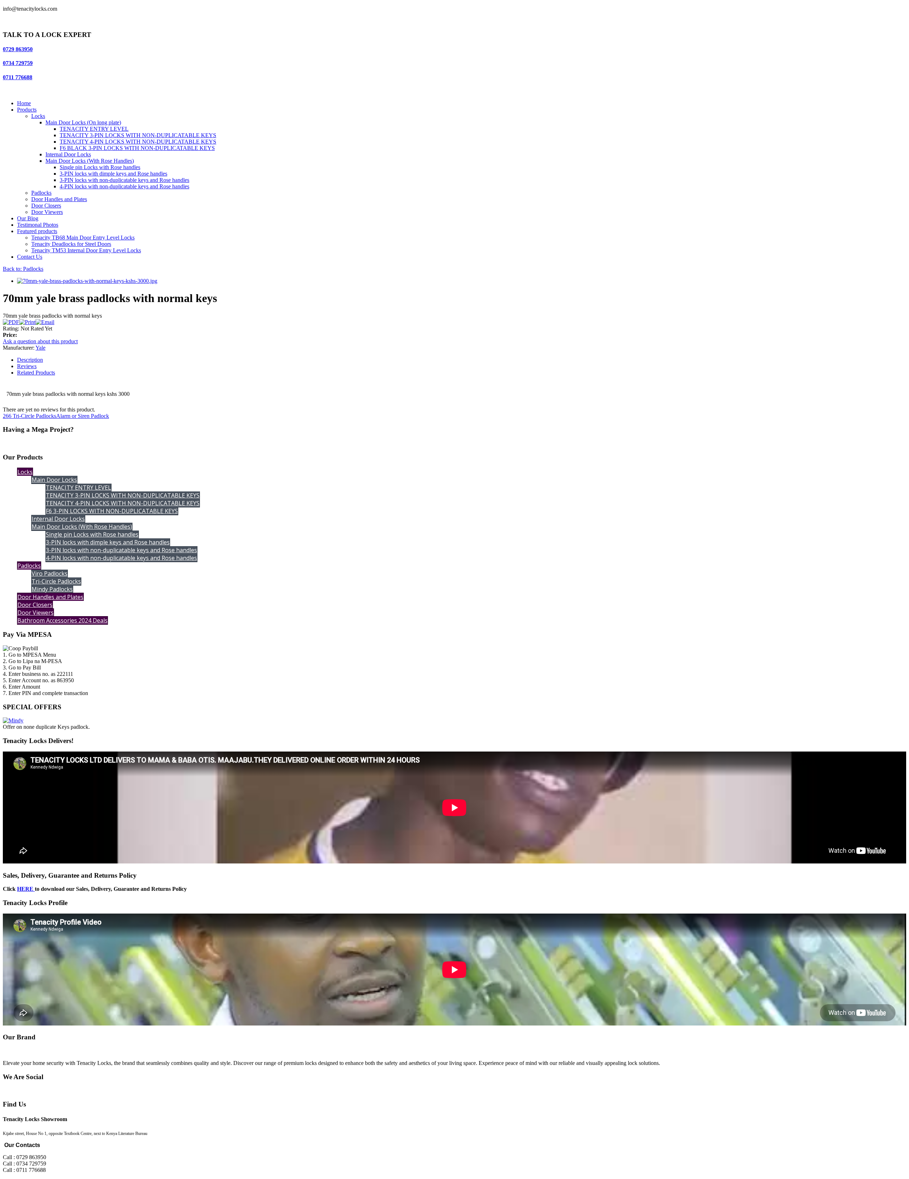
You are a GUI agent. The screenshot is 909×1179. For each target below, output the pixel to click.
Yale (40, 348)
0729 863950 (18, 49)
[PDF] (11, 322)
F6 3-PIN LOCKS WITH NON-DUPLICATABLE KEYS (112, 511)
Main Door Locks (54, 480)
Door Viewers (47, 212)
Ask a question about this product (40, 341)
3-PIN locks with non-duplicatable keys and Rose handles (124, 180)
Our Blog (27, 218)
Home (24, 103)
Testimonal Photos (37, 225)
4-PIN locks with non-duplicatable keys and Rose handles (124, 186)
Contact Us (29, 257)
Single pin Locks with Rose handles (100, 167)
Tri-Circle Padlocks (56, 581)
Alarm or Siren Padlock (82, 416)
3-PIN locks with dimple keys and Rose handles (113, 174)
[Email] (45, 322)
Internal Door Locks (68, 154)
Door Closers (46, 206)
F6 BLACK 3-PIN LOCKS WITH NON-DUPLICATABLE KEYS (137, 148)
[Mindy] (13, 720)
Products (27, 110)
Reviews (27, 366)
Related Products (36, 373)
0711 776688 (17, 77)
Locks (38, 116)
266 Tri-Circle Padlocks (29, 416)
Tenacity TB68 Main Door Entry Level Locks (83, 238)
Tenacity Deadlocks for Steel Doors (71, 244)
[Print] (27, 322)
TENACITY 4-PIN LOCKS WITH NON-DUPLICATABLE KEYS (138, 142)
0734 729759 (18, 63)
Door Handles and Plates (59, 199)
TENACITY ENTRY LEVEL (94, 129)
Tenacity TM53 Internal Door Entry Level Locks (86, 250)
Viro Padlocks (49, 573)
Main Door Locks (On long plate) (83, 122)
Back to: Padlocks (23, 269)
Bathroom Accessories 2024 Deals (62, 620)
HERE (26, 889)
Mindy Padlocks (52, 589)
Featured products (37, 231)
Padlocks (41, 193)
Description (30, 360)
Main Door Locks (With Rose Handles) (89, 161)
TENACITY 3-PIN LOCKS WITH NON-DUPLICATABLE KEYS (138, 135)
